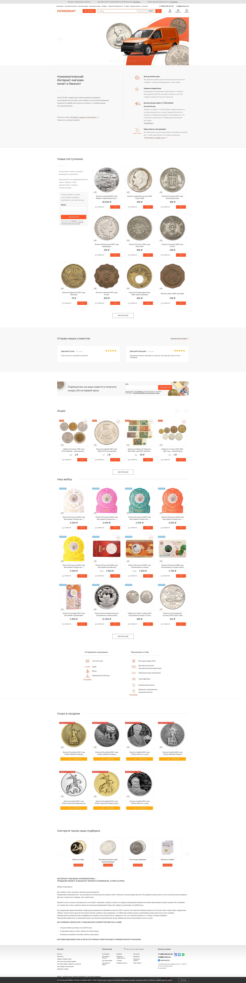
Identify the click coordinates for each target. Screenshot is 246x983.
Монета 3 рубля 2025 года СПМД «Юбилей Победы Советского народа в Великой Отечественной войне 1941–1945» (172, 753)
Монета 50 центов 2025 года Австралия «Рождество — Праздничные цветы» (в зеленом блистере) (139, 518)
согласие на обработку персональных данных (146, 393)
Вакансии (136, 956)
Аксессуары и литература (65, 966)
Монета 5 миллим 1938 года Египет (172, 245)
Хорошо (184, 980)
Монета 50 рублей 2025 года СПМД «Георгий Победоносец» (107, 802)
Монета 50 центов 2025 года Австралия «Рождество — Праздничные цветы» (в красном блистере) (172, 518)
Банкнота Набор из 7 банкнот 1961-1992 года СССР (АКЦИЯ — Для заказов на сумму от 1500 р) (140, 450)
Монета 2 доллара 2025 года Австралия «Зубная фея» (74, 614)
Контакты (145, 6)
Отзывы (126, 6)
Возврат (104, 6)
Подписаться (74, 217)
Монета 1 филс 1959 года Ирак (172, 294)
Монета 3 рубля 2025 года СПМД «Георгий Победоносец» (74, 802)
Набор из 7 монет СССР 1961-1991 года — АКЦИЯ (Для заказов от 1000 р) (172, 450)
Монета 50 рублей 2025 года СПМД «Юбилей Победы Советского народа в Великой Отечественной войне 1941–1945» (74, 753)
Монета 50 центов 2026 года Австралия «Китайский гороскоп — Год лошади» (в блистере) (107, 566)
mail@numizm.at (182, 6)
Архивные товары (62, 969)
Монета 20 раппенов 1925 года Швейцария (107, 245)
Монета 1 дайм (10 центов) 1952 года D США (139, 197)
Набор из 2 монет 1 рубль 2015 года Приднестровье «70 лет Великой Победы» (139, 614)
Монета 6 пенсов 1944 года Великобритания (172, 197)
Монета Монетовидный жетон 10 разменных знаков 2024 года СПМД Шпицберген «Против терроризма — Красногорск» (106, 614)
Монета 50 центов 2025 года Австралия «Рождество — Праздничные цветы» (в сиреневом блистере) (107, 518)
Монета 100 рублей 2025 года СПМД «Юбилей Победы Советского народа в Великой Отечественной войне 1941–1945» (106, 753)
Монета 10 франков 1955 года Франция (73, 294)
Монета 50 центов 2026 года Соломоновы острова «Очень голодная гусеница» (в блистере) (172, 566)
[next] (187, 853)
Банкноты (60, 956)
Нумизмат (66, 11)
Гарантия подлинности (115, 6)
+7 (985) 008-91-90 (166, 6)
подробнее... (137, 2)
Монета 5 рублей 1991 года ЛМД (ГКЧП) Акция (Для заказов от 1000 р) (106, 450)
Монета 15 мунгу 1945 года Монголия (139, 245)
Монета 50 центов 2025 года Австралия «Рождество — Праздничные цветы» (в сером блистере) (74, 518)
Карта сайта (137, 963)
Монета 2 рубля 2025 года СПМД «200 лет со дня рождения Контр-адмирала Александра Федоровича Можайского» (139, 802)
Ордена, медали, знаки (64, 959)
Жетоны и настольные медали (66, 961)
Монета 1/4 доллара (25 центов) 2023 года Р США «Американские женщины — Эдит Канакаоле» (172, 614)
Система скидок (83, 6)
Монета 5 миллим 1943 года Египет (106, 294)
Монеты (59, 954)
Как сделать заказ (95, 6)
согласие (73, 220)
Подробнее (87, 679)
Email (63, 205)
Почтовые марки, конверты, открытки (69, 964)
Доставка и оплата (71, 6)
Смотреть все (123, 315)
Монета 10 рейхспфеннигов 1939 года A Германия (139, 294)
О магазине (60, 6)
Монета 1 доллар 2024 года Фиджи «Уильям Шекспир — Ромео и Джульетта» (106, 197)
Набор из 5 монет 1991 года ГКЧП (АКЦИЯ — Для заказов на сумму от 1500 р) (74, 450)
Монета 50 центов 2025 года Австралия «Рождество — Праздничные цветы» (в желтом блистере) (74, 566)
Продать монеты (135, 6)
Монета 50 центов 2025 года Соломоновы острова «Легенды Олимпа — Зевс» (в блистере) (139, 566)
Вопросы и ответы (136, 959)
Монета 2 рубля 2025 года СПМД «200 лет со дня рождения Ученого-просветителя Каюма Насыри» (139, 753)
